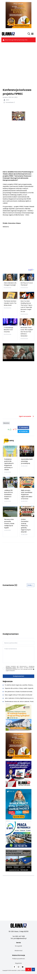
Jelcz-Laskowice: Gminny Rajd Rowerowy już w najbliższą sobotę (19, 698)
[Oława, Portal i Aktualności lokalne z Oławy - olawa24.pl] (10, 34)
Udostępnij (24, 427)
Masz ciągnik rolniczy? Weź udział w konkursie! (18, 695)
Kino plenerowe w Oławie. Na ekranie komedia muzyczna (19, 691)
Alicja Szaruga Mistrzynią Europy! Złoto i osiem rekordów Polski (17, 40)
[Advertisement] (18, 65)
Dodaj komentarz (18, 676)
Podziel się (24, 431)
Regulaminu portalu (11, 667)
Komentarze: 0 (10, 102)
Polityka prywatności (18, 958)
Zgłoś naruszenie (25, 416)
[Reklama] (18, 15)
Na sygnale (18, 946)
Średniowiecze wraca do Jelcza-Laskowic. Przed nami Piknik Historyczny (19, 701)
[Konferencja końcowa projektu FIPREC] (18, 116)
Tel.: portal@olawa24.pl (18, 938)
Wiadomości (18, 950)
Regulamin (18, 963)
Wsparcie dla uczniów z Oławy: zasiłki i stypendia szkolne (19, 688)
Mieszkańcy (6, 423)
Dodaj (29, 585)
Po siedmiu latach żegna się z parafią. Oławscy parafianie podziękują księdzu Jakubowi (19, 685)
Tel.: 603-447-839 (18, 936)
